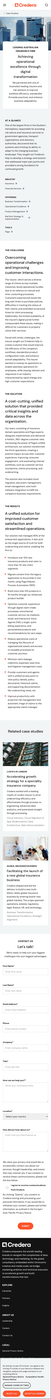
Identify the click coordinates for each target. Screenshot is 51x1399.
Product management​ (15, 211)
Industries (6, 1291)
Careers (5, 1328)
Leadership (7, 1321)
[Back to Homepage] (25, 5)
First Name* (8, 966)
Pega (7, 231)
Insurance (9, 183)
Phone (6, 1023)
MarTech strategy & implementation (14, 217)
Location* (7, 1111)
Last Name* (8, 985)
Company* (8, 1042)
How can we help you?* (14, 1080)
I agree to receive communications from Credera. (28, 1187)
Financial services (13, 188)
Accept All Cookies (34, 1393)
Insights (5, 1305)
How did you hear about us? (16, 1130)
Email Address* (10, 1004)
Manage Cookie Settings (17, 1385)
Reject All (11, 1393)
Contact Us (7, 1335)
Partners (6, 1298)
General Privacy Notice (12, 1351)
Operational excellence (15, 206)
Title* (5, 1061)
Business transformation (16, 201)
